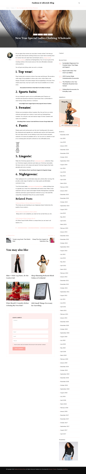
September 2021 (64, 292)
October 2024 (64, 157)
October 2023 (64, 202)
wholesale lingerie (40, 161)
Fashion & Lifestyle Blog (43, 3)
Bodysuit (40, 34)
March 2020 (63, 355)
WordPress (65, 469)
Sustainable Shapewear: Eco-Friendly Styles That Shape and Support (71, 65)
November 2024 (64, 153)
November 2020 (64, 325)
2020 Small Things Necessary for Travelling (41, 304)
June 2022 (63, 258)
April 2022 (63, 265)
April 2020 (63, 351)
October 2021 (64, 288)
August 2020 (63, 336)
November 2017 (64, 419)
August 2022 (63, 250)
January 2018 (63, 411)
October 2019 (64, 370)
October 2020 (64, 329)
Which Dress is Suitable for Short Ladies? (26, 211)
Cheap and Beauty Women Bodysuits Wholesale (28, 203)
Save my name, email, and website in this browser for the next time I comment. (30, 344)
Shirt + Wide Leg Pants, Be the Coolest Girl (17, 277)
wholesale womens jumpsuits (47, 227)
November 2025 (64, 134)
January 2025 (63, 146)
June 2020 (63, 344)
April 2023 (63, 220)
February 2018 (64, 407)
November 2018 (64, 381)
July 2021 (62, 299)
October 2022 (64, 243)
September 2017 (64, 426)
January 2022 (63, 277)
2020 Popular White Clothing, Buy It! (25, 218)
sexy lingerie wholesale (34, 227)
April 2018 (63, 400)
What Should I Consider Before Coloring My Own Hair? (17, 304)
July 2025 (62, 138)
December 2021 (64, 280)
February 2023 (64, 228)
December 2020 (64, 321)
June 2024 (63, 172)
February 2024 (64, 187)
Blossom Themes (53, 469)
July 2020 (62, 340)
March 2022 (63, 269)
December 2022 (64, 235)
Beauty (35, 34)
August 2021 (63, 295)
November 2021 (64, 284)
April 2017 (63, 434)
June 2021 (63, 303)
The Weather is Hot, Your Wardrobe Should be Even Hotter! (70, 84)
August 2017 (63, 430)
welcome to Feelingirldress (35, 186)
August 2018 (63, 392)
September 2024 (64, 161)
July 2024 (62, 168)
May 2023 (63, 217)
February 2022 (64, 273)
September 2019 (64, 374)
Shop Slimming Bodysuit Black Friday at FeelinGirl (42, 277)
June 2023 (63, 213)
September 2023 (64, 205)
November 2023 (64, 198)
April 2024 (63, 179)
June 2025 (63, 142)
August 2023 (63, 209)
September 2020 (64, 333)
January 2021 (63, 318)
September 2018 (64, 389)
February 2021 (64, 314)
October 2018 (64, 385)
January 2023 (63, 232)
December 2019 (64, 366)
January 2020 (63, 363)
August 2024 (63, 164)
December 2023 (64, 194)
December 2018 (64, 378)
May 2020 (63, 348)
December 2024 (64, 149)
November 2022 (64, 239)
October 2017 (64, 422)
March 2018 (63, 404)
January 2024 (63, 191)
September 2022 (64, 247)
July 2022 (62, 254)
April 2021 (63, 306)
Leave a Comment (44, 42)
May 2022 (63, 262)
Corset (45, 34)
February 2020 (64, 359)
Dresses (50, 34)
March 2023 (63, 224)
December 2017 (64, 415)
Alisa (10, 59)
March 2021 (63, 310)
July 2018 (62, 396)
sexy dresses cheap (22, 227)
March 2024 (63, 183)
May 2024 (63, 176)
